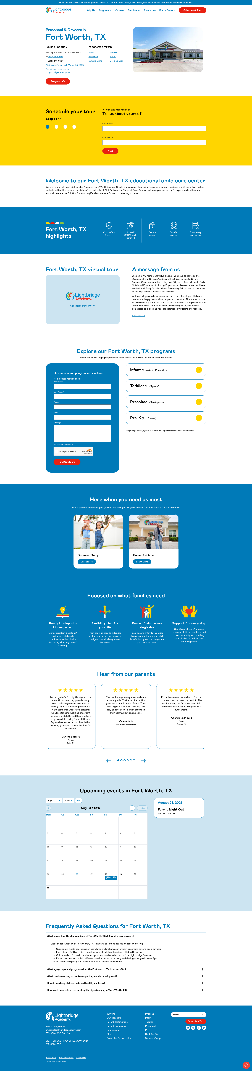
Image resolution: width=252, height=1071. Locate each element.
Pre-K (113, 56)
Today (142, 808)
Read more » (138, 315)
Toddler (113, 52)
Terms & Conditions (66, 1058)
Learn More (87, 561)
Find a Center (167, 10)
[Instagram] (193, 1028)
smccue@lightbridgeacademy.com (63, 1029)
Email (56, 412)
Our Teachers (114, 1017)
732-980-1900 (53, 1044)
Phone (56, 402)
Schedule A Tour (192, 10)
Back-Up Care (116, 60)
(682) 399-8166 (55, 56)
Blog (109, 1034)
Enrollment (134, 10)
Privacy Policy (51, 1058)
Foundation (149, 10)
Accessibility (81, 1058)
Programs (103, 10)
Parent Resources (116, 1026)
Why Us (91, 10)
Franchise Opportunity (119, 1038)
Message (57, 422)
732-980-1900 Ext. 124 (58, 1033)
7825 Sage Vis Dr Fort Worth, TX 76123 (65, 65)
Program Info (58, 81)
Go (78, 800)
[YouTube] (188, 1028)
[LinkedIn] (204, 1028)
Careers (119, 10)
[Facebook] (199, 1028)
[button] (118, 760)
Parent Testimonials (117, 1021)
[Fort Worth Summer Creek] (58, 10)
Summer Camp (95, 60)
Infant (91, 52)
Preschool (93, 56)
